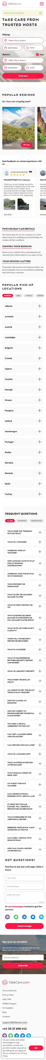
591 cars (26, 145)
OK (36, 1048)
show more (28, 195)
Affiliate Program (9, 1004)
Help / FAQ (6, 999)
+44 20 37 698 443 (14, 1029)
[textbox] (24, 40)
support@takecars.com (14, 1022)
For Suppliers (7, 1008)
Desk (4, 1012)
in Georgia (25, 180)
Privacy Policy (8, 995)
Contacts (6, 1017)
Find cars (23, 76)
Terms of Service (9, 991)
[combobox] (24, 40)
